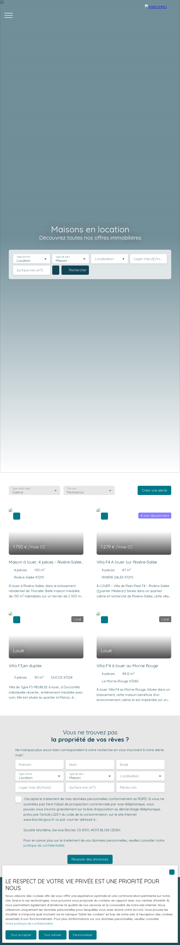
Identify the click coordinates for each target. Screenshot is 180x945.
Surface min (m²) (30, 270)
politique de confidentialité (43, 845)
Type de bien (63, 256)
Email (124, 765)
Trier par (71, 488)
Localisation (104, 259)
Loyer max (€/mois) (149, 259)
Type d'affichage (21, 488)
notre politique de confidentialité (29, 923)
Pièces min (128, 787)
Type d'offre (23, 256)
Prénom (25, 765)
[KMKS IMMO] (160, 15)
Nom (73, 765)
